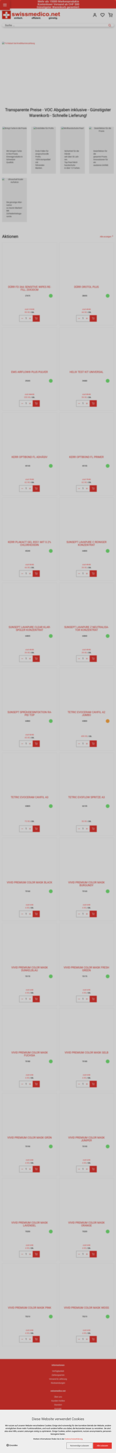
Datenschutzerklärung (73, 1439)
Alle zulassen (102, 1446)
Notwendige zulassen (79, 1446)
